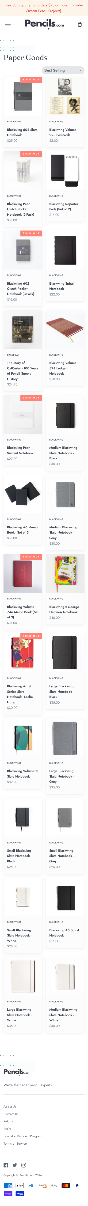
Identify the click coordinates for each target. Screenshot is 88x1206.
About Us (10, 1106)
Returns (9, 1121)
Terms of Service (15, 1143)
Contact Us (11, 1114)
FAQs (7, 1128)
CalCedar (13, 355)
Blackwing (14, 121)
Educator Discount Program (23, 1136)
